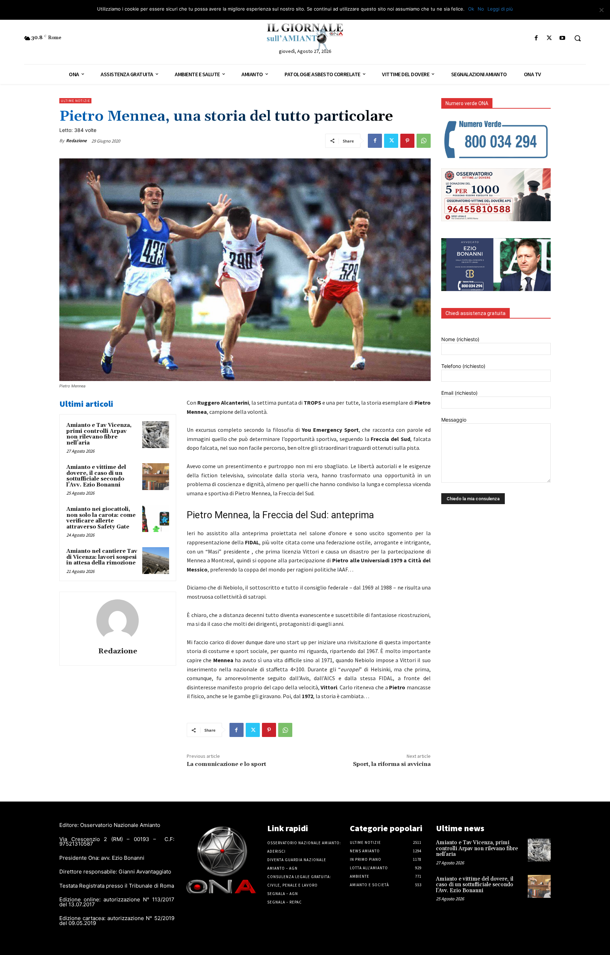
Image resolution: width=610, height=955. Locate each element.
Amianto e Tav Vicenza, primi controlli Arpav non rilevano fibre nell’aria (99, 434)
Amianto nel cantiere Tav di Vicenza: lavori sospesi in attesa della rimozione (101, 557)
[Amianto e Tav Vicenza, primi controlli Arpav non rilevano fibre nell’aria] (155, 434)
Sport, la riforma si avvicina (392, 764)
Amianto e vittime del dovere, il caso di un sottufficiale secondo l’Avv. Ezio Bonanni (96, 476)
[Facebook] (536, 38)
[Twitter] (549, 38)
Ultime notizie (75, 100)
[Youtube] (562, 38)
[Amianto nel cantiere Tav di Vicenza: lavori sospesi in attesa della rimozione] (155, 560)
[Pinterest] (407, 141)
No (481, 9)
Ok (471, 9)
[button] (577, 38)
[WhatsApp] (424, 141)
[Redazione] (117, 620)
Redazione (76, 141)
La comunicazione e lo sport (226, 764)
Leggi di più (500, 9)
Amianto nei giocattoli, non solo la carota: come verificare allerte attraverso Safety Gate (101, 518)
